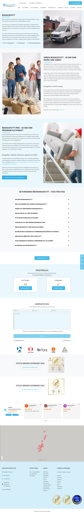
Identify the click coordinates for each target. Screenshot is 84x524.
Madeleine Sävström (52, 405)
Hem (19, 7)
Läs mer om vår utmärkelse (30, 389)
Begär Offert (41, 258)
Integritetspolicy (47, 485)
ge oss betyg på (15, 414)
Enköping (59, 479)
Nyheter (73, 7)
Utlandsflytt (52, 7)
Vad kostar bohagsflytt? (23, 199)
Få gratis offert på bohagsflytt (14, 177)
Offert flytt (45, 472)
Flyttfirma (25, 7)
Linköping (59, 488)
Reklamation (46, 487)
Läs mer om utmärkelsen (30, 367)
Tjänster (60, 7)
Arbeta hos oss (46, 488)
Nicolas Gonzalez (71, 405)
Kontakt (79, 7)
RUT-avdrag (46, 483)
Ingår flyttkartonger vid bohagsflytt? (29, 209)
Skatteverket (61, 109)
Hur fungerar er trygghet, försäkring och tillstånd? (34, 241)
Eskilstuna (59, 477)
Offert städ (45, 474)
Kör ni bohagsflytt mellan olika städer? (29, 227)
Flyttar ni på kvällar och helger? (26, 218)
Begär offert (76, 3)
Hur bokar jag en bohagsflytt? (26, 245)
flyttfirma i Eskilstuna (29, 162)
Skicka (42, 336)
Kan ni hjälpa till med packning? (26, 213)
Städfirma (43, 7)
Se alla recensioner (8, 414)
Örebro (58, 483)
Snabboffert (46, 475)
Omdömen (45, 481)
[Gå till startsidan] (9, 5)
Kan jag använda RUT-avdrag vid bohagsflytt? (31, 204)
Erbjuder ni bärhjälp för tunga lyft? (28, 236)
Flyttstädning (34, 7)
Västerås (59, 475)
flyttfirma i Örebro (12, 164)
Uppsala (59, 481)
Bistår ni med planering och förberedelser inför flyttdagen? (37, 232)
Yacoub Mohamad (32, 405)
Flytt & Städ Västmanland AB (14, 409)
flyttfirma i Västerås (18, 162)
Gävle (58, 484)
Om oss (67, 7)
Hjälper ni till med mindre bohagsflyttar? (30, 222)
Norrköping (59, 486)
